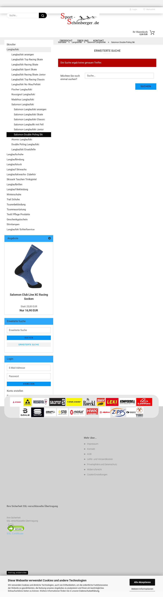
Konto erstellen (15, 390)
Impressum (92, 444)
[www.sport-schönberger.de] (80, 18)
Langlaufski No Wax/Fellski (26, 84)
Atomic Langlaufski (21, 139)
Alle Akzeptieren (142, 582)
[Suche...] (43, 15)
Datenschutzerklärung (89, 591)
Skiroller (11, 44)
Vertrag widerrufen (17, 573)
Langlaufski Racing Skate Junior (28, 74)
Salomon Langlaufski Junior (29, 129)
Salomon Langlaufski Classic (29, 119)
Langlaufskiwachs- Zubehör (21, 174)
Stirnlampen (13, 224)
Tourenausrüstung (16, 209)
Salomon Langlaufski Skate (28, 114)
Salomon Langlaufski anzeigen (30, 109)
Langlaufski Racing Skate (24, 64)
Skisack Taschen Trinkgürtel (22, 179)
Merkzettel (150, 9)
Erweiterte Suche (29, 345)
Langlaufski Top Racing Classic (28, 79)
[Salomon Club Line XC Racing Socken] (29, 266)
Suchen (146, 86)
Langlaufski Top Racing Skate (27, 59)
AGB (89, 454)
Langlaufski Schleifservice (21, 229)
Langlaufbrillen (14, 184)
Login (134, 9)
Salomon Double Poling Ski (28, 134)
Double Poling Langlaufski (25, 144)
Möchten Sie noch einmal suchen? (70, 77)
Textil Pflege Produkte (18, 214)
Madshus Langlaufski (22, 99)
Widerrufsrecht (94, 469)
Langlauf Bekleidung (17, 189)
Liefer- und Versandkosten (100, 459)
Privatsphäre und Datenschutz (102, 464)
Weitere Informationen (142, 589)
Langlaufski (13, 49)
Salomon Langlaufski (22, 104)
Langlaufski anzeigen (22, 54)
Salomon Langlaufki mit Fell (29, 124)
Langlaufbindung (15, 159)
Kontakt (91, 449)
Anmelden (29, 384)
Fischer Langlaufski (21, 89)
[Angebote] (49, 238)
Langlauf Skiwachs (17, 169)
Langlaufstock (14, 164)
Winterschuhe (14, 194)
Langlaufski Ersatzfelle (23, 149)
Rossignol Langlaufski (23, 94)
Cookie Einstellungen (97, 474)
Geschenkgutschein (17, 219)
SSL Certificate (15, 533)
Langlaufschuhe (15, 154)
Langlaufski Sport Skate (24, 69)
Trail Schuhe (13, 199)
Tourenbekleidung (16, 204)
